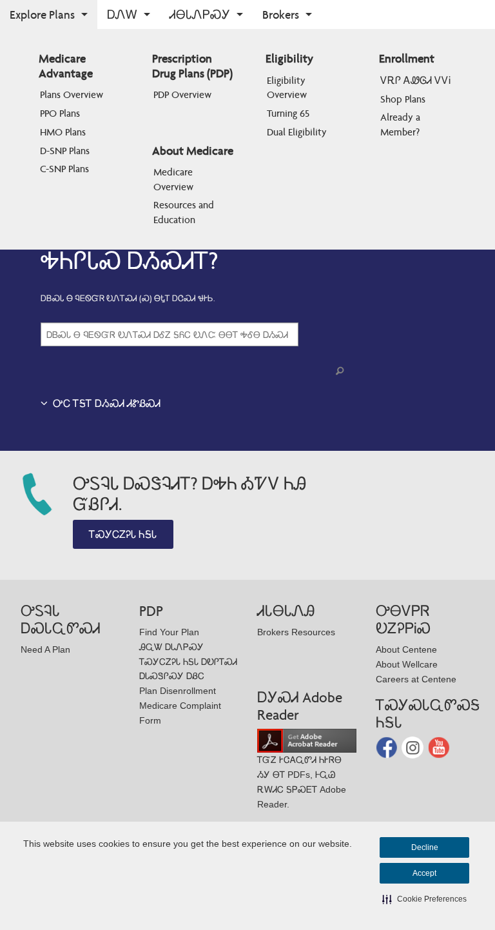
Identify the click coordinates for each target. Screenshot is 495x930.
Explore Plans (42, 14)
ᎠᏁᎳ (122, 14)
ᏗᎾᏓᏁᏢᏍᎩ (200, 14)
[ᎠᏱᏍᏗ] (342, 371)
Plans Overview (71, 94)
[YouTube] (439, 746)
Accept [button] (424, 873)
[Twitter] (414, 746)
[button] (424, 899)
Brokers (280, 14)
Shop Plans (402, 99)
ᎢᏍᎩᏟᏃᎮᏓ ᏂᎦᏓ (123, 534)
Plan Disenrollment (177, 691)
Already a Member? (401, 124)
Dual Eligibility (297, 132)
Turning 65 (288, 113)
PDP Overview (182, 94)
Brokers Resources (296, 632)
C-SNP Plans (64, 169)
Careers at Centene (416, 679)
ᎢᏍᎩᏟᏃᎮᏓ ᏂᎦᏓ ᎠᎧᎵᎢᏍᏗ (188, 662)
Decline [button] (424, 847)
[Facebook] (388, 746)
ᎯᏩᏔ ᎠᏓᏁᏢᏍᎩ (171, 647)
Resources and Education (185, 212)
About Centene (406, 649)
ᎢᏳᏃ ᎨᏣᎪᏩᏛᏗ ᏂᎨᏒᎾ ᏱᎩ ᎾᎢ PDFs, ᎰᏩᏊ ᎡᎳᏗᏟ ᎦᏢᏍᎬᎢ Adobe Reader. (301, 782)
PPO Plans (60, 113)
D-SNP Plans (65, 150)
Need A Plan (45, 649)
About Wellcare (407, 664)
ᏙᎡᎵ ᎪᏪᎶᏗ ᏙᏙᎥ (415, 80)
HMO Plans (63, 132)
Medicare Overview (174, 179)
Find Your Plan (169, 632)
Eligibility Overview (287, 87)
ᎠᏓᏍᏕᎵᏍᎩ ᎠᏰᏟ (171, 676)
